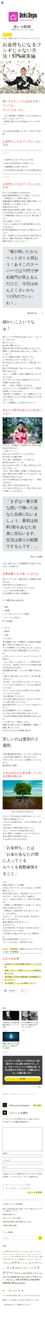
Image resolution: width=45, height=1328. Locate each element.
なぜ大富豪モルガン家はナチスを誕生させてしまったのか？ (29, 1025)
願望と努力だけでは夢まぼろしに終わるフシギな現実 (11, 1046)
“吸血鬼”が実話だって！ (10, 1214)
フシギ (25, 1094)
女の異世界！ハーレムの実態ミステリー (20, 983)
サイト (5, 1167)
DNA (4, 1252)
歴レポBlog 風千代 (12, 38)
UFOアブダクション (16, 1252)
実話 (8, 1280)
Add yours (37, 1105)
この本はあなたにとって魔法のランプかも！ (17, 1304)
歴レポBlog (22, 26)
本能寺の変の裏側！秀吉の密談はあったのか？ (17, 1222)
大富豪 (27, 1277)
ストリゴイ (31, 1256)
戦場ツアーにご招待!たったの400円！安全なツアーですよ (21, 1300)
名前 (5, 1153)
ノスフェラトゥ (25, 1263)
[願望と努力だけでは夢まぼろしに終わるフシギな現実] (11, 1037)
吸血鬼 (13, 1277)
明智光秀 (19, 1280)
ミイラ (30, 1268)
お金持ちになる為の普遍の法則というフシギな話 (11, 1025)
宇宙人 (35, 1277)
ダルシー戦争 (38, 1256)
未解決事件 (35, 1280)
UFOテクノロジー (28, 1252)
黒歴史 (23, 1283)
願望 (16, 1283)
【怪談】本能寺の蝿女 (10, 1225)
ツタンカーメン (9, 1259)
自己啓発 (7, 35)
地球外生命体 (20, 1277)
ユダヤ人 (17, 1273)
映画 (26, 1280)
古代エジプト (33, 1273)
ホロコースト (21, 1268)
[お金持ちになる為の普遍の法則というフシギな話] (11, 1015)
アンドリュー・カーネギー (14, 1254)
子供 (31, 1277)
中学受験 (24, 1273)
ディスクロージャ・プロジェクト (33, 1259)
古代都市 (8, 1277)
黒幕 (19, 1283)
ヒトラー (34, 1262)
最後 (29, 1280)
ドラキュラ (7, 1263)
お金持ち (6, 1094)
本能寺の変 (8, 1283)
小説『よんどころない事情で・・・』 (15, 1218)
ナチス (16, 1262)
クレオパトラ (23, 1256)
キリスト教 (14, 1256)
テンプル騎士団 (19, 1259)
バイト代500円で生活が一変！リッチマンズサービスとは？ (21, 1295)
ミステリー (32, 1094)
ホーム (5, 949)
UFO (7, 1251)
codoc (39, 1086)
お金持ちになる (16, 1094)
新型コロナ (13, 1280)
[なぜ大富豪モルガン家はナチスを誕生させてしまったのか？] (29, 1015)
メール (6, 1160)
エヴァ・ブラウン (27, 1254)
